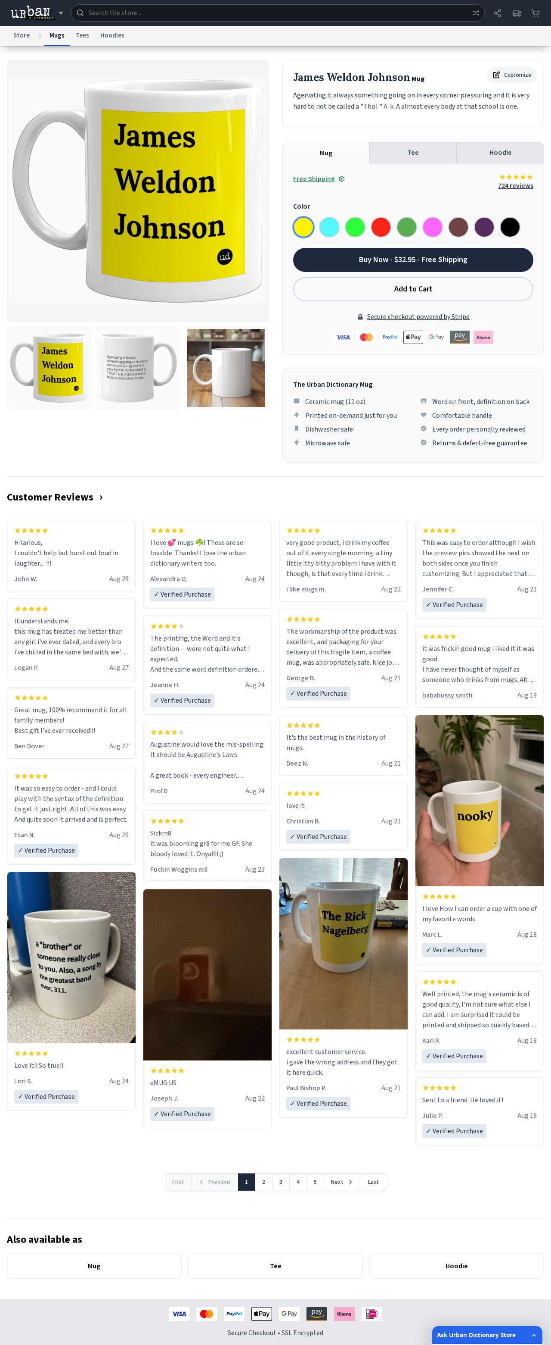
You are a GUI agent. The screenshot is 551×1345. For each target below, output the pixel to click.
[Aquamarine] (329, 227)
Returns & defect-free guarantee (479, 443)
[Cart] (535, 13)
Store (21, 35)
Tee (413, 152)
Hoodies (112, 35)
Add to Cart (413, 289)
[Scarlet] (381, 227)
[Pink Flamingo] (432, 227)
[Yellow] (303, 227)
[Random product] (476, 13)
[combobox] (278, 13)
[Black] (510, 227)
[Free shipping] (516, 13)
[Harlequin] (355, 227)
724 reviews (515, 186)
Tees (82, 35)
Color (301, 206)
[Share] (497, 13)
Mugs (57, 35)
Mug (326, 153)
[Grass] (406, 227)
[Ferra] (458, 227)
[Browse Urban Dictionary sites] (37, 13)
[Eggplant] (484, 227)
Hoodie (500, 152)
